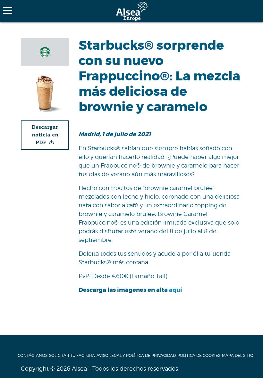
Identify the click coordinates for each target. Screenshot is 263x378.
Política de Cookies (198, 355)
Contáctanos (32, 355)
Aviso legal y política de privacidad (136, 355)
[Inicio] (132, 11)
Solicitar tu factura (72, 355)
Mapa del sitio (237, 355)
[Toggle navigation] (7, 10)
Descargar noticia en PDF (45, 135)
